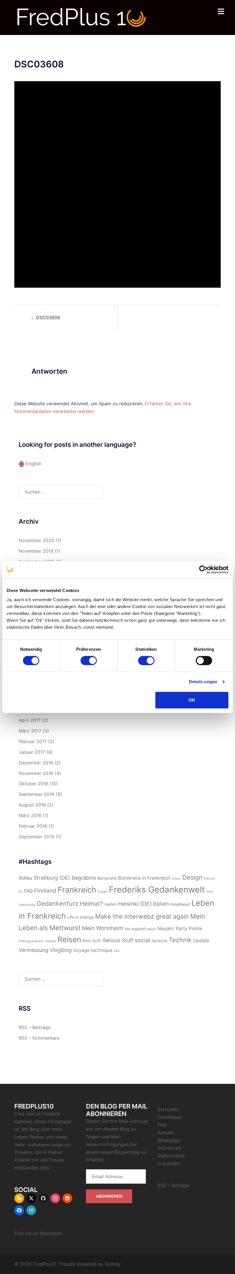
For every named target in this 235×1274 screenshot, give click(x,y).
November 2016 (36, 773)
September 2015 (36, 836)
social (142, 940)
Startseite (168, 1109)
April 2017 (29, 720)
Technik (180, 940)
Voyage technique (92, 950)
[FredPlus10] (81, 17)
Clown (176, 878)
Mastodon (51, 1233)
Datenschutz (171, 1155)
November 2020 (36, 540)
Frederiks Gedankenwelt (157, 890)
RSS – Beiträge (34, 1027)
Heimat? (91, 903)
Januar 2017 (32, 752)
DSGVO (209, 878)
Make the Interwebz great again (142, 916)
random (50, 941)
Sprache (159, 940)
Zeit (117, 951)
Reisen (69, 939)
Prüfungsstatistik (31, 941)
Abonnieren (109, 1196)
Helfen (111, 904)
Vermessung (33, 950)
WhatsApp (169, 1140)
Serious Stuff (118, 940)
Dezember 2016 (36, 762)
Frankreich (77, 890)
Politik (195, 928)
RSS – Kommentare (39, 1038)
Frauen (102, 891)
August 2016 (32, 805)
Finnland (45, 890)
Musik (151, 929)
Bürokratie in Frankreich (144, 878)
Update (201, 940)
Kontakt (166, 1132)
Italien (161, 903)
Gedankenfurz (58, 903)
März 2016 (30, 815)
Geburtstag (27, 905)
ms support (135, 928)
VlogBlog (61, 950)
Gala (209, 891)
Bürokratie (107, 878)
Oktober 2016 (33, 783)
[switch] (89, 660)
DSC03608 (48, 317)
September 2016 (36, 794)
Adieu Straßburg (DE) (44, 878)
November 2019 (36, 551)
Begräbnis (84, 878)
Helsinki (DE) (135, 903)
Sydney (113, 1264)
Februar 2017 (33, 741)
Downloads (170, 1117)
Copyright (168, 1163)
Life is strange (80, 917)
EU (21, 891)
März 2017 (30, 731)
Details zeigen (203, 681)
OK (192, 700)
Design (192, 877)
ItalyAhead (180, 904)
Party (181, 928)
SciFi (96, 940)
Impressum (169, 1148)
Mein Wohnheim (102, 928)
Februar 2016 (33, 826)
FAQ (28, 891)
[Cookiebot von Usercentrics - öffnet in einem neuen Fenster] (203, 569)
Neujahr (165, 928)
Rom (87, 940)
